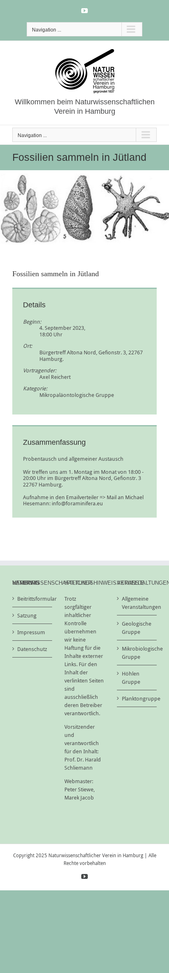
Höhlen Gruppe (131, 677)
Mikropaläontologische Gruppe (76, 395)
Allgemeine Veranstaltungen (137, 602)
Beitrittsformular (32, 598)
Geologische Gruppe (136, 627)
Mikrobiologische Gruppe (137, 652)
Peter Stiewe (79, 789)
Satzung (27, 615)
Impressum (31, 632)
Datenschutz (32, 649)
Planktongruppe (137, 698)
